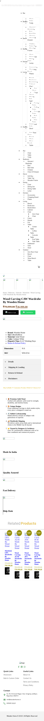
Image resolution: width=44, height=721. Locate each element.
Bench (30, 203)
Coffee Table (33, 232)
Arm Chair (35, 214)
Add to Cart (11, 312)
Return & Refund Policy (17, 343)
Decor (25, 174)
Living (25, 201)
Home (5, 293)
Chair (29, 153)
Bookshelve (32, 208)
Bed (29, 165)
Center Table (33, 228)
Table (29, 155)
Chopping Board (33, 197)
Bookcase (31, 206)
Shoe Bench (32, 258)
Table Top (31, 178)
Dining (25, 182)
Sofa (29, 246)
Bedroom (26, 159)
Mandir (30, 220)
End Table (35, 239)
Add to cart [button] (8, 570)
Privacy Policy (28, 685)
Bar (24, 151)
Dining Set (31, 187)
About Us (26, 675)
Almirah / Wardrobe (29, 162)
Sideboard (31, 243)
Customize (29, 312)
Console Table (34, 236)
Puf (29, 222)
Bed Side (31, 168)
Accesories (31, 195)
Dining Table (32, 189)
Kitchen (25, 193)
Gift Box (30, 176)
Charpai (30, 170)
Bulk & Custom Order (11, 678)
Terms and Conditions (31, 682)
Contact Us (27, 678)
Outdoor (25, 250)
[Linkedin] (21, 667)
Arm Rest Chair (33, 252)
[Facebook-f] (18, 667)
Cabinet (30, 210)
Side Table (35, 241)
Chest (30, 218)
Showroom (7, 675)
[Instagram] (24, 667)
